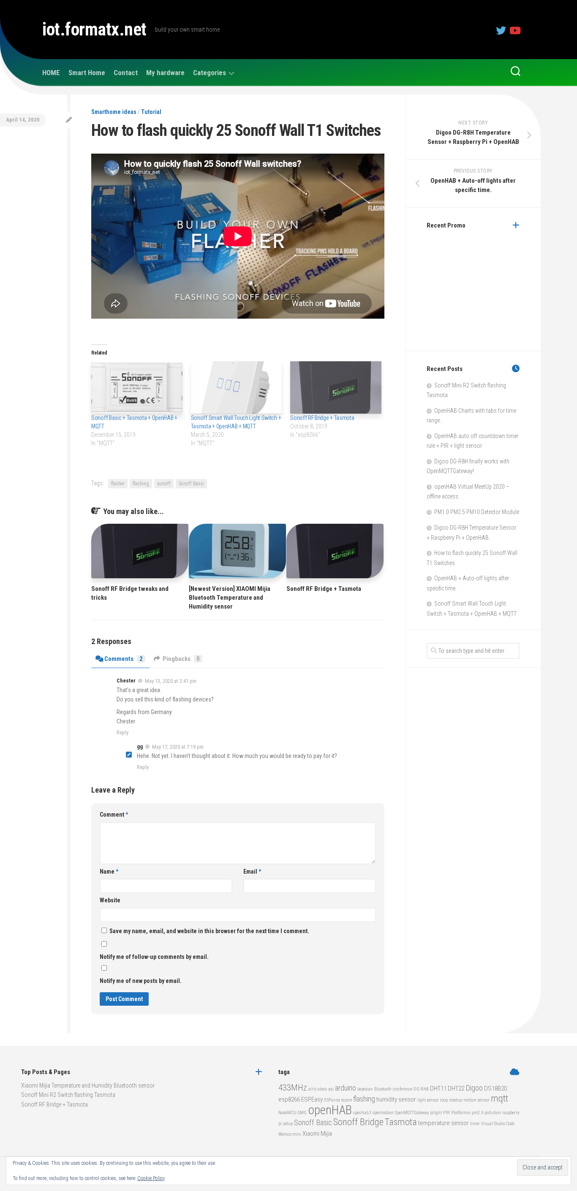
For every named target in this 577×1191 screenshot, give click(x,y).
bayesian (365, 1089)
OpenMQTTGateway (412, 1112)
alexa (322, 1089)
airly (312, 1089)
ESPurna (332, 1100)
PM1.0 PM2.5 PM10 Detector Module (476, 512)
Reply (122, 732)
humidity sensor (396, 1099)
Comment (114, 814)
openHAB (330, 1110)
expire (346, 1100)
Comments (123, 659)
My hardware (165, 72)
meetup (455, 1100)
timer (475, 1123)
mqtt (499, 1098)
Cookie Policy (151, 1178)
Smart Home (86, 72)
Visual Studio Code (497, 1123)
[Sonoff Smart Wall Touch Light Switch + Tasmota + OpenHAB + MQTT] (236, 387)
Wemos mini (289, 1134)
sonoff (164, 484)
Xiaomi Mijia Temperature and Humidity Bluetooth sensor (88, 1085)
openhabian (383, 1112)
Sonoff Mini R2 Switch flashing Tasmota (68, 1094)
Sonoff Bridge (358, 1122)
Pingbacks (181, 659)
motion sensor (476, 1100)
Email (252, 871)
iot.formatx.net (94, 29)
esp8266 (289, 1099)
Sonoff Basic (191, 484)
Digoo (474, 1087)
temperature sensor (443, 1123)
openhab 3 (362, 1112)
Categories (209, 72)
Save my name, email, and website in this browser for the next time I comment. (209, 931)
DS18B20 (495, 1088)
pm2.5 (477, 1112)
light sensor (428, 1100)
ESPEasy (312, 1099)
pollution (492, 1112)
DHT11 (438, 1088)
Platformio (461, 1112)
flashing (141, 484)
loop (444, 1100)
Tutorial (151, 111)
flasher (118, 484)
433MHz (292, 1088)
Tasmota (401, 1122)
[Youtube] (514, 30)
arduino (345, 1087)
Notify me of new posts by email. (141, 980)
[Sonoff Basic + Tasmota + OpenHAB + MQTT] (136, 387)
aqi (331, 1089)
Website (110, 900)
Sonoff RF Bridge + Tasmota (322, 417)
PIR (446, 1112)
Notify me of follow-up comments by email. (154, 956)
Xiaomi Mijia (317, 1133)
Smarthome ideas (113, 111)
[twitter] (501, 30)
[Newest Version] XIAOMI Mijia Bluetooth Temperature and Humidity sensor (229, 597)
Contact (126, 72)
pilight (436, 1112)
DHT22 (456, 1088)
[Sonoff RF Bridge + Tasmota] (335, 387)
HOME (51, 72)
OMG (302, 1112)
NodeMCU (287, 1112)
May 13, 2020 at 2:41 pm (170, 681)
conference (402, 1089)
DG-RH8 (421, 1089)
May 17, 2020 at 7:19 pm (178, 747)
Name (109, 871)
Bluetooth (383, 1089)
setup (288, 1123)
